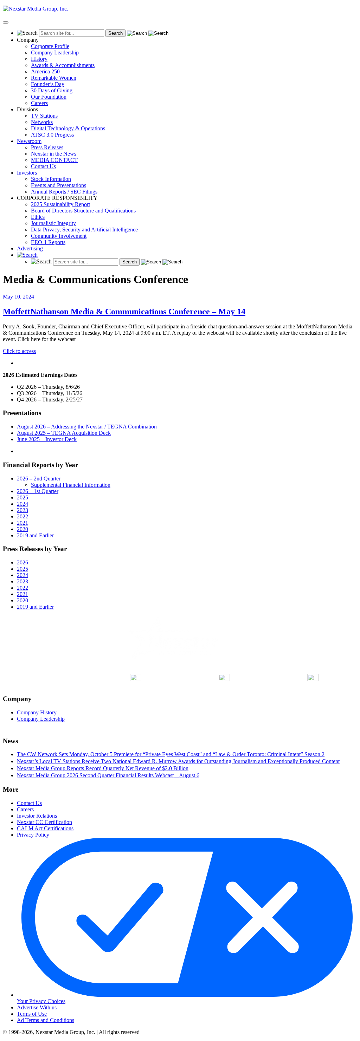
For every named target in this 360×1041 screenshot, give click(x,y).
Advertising (30, 248)
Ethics (38, 217)
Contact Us (43, 166)
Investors (27, 173)
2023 (22, 510)
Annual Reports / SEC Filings (64, 192)
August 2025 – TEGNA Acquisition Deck (64, 433)
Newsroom (29, 141)
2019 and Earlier (35, 535)
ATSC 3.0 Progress (52, 135)
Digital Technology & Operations (68, 128)
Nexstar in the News (53, 154)
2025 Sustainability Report (60, 204)
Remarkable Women (53, 78)
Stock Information (51, 179)
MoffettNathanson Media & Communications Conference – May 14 (124, 311)
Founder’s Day (47, 84)
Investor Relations (37, 816)
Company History (37, 712)
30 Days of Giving (51, 90)
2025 (22, 497)
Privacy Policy (33, 835)
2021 (22, 523)
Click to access (19, 351)
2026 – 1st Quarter (37, 491)
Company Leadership (55, 52)
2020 (22, 529)
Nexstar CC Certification (44, 822)
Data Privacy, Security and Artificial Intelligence (84, 230)
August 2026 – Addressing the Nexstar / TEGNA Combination (87, 427)
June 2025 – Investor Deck (47, 439)
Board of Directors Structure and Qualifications (83, 211)
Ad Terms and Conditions (45, 1020)
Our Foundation (48, 97)
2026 (22, 562)
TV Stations (44, 116)
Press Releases (47, 147)
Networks (42, 122)
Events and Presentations (58, 185)
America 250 (45, 71)
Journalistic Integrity (53, 223)
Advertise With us (37, 1007)
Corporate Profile (50, 46)
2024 (22, 504)
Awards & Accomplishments (63, 65)
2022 (22, 516)
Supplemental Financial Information (70, 485)
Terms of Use (32, 1014)
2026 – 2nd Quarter (38, 479)
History (39, 59)
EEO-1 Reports (48, 242)
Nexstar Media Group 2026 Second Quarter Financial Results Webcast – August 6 (108, 775)
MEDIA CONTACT (54, 160)
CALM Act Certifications (45, 828)
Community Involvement (58, 236)
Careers (39, 103)
